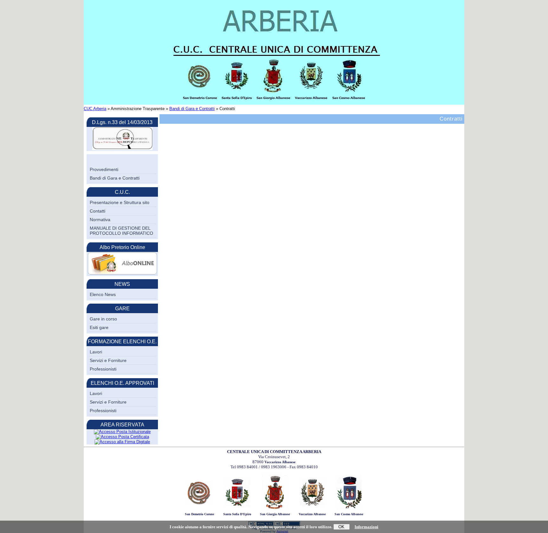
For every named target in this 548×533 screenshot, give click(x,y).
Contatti (97, 211)
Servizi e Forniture (108, 360)
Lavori (96, 351)
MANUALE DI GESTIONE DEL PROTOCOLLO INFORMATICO (121, 231)
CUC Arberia (95, 108)
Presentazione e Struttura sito (119, 202)
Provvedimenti (104, 169)
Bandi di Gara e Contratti (192, 108)
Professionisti (103, 369)
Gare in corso (103, 318)
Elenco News (103, 294)
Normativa (100, 219)
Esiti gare (99, 327)
